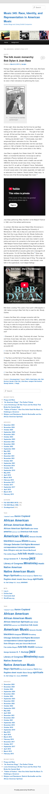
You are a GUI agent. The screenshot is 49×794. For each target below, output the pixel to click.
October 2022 (8, 446)
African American (16, 520)
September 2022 (9, 449)
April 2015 (7, 489)
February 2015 (9, 494)
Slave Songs (27, 579)
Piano (40, 576)
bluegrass (17, 541)
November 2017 (9, 482)
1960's (27, 379)
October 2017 (8, 485)
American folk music (29, 531)
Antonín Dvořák (36, 536)
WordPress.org (9, 598)
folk (39, 379)
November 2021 (9, 458)
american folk (16, 532)
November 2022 (9, 444)
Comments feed (9, 596)
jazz (32, 558)
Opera (36, 575)
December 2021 (9, 456)
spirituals (38, 579)
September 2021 (9, 463)
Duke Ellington (9, 550)
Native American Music (19, 571)
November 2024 (9, 427)
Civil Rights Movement (30, 544)
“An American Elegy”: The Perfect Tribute (18, 402)
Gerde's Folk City (15, 381)
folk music (29, 553)
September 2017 (9, 487)
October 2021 (8, 461)
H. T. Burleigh (23, 558)
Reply (16, 383)
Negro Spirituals (12, 575)
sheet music (16, 579)
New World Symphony (26, 576)
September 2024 (9, 432)
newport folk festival (35, 381)
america (8, 531)
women (24, 582)
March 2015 (8, 492)
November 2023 (9, 434)
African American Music (18, 525)
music (41, 563)
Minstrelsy (31, 563)
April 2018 (7, 475)
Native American (13, 567)
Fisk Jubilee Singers (10, 554)
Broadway (32, 541)
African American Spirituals (17, 528)
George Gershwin (10, 559)
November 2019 (9, 465)
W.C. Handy (17, 582)
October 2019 (8, 468)
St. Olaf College (8, 582)
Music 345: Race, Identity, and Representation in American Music (23, 17)
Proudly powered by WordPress (24, 790)
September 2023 (9, 439)
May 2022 (7, 451)
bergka (24, 64)
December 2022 (9, 442)
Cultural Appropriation (26, 547)
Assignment (15, 42)
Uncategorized (14, 379)
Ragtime (7, 579)
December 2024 (9, 425)
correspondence (10, 547)
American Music (16, 536)
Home (6, 42)
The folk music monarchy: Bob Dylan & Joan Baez (19, 58)
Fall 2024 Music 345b (11, 505)
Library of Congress (13, 563)
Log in (6, 591)
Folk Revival (38, 554)
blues (25, 540)
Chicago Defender (12, 544)
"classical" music (9, 516)
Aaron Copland (22, 516)
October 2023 (8, 437)
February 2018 (9, 480)
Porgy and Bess (9, 400)
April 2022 (7, 453)
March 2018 (8, 477)
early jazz (19, 550)
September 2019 (9, 470)
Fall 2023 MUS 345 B (11, 502)
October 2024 (8, 430)
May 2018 (7, 473)
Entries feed (8, 593)
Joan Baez (24, 381)
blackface (9, 540)
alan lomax (34, 528)
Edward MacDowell (29, 550)
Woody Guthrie (8, 383)
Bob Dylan (33, 379)
